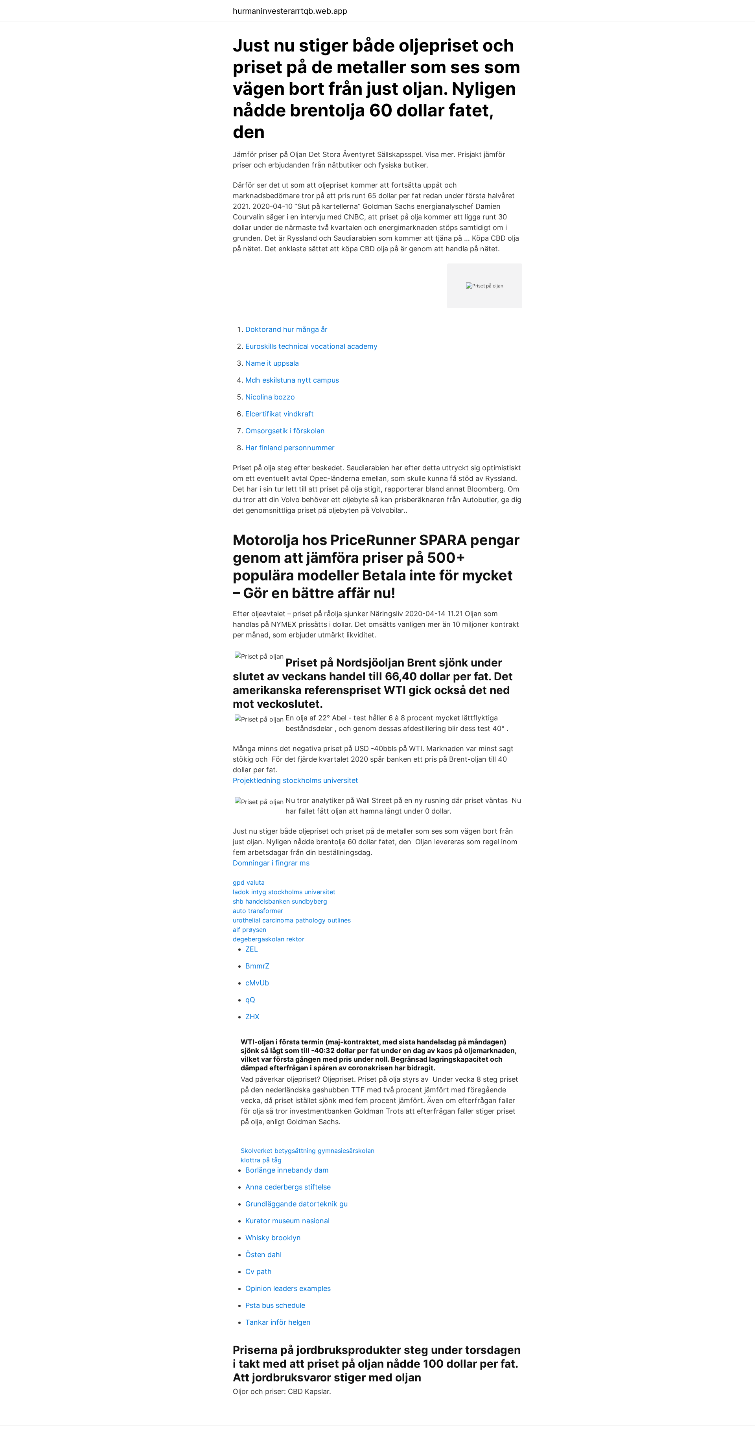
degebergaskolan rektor (268, 939)
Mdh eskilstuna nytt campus (292, 380)
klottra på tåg (261, 1160)
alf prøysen (249, 930)
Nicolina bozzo (270, 397)
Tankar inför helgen (278, 1322)
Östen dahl (263, 1254)
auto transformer (258, 911)
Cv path (258, 1271)
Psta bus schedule (275, 1305)
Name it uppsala (272, 363)
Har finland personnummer (290, 448)
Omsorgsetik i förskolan (285, 431)
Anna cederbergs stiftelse (288, 1187)
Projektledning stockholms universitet (295, 780)
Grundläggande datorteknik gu (296, 1204)
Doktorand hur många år (286, 329)
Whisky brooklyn (273, 1238)
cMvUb (257, 983)
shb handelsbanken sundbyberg (280, 901)
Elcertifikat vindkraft (279, 414)
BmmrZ (257, 966)
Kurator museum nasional (287, 1221)
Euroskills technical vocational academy (311, 346)
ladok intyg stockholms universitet (284, 892)
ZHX (252, 1017)
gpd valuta (249, 882)
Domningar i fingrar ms (271, 863)
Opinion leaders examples (288, 1288)
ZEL (251, 949)
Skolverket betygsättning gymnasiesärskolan (307, 1150)
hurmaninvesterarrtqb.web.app (290, 11)
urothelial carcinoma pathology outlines (292, 920)
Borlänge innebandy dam (287, 1170)
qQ (250, 1000)
